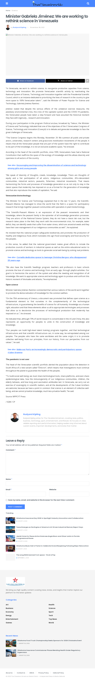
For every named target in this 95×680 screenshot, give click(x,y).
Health (51, 604)
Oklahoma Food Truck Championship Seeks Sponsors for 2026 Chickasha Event (49, 640)
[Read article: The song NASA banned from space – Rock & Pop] (10, 557)
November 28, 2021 (37, 27)
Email (9, 489)
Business (9, 608)
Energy (8, 615)
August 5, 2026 (22, 530)
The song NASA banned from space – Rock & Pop (35, 555)
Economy (10, 612)
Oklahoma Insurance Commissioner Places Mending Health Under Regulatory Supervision (48, 651)
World (51, 623)
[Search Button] (88, 3)
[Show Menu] (7, 3)
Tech (51, 615)
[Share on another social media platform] (87, 81)
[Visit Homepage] (47, 3)
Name (9, 479)
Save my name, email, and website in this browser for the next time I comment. (41, 500)
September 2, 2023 (23, 558)
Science (14, 11)
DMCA (32, 673)
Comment (11, 450)
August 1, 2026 (22, 549)
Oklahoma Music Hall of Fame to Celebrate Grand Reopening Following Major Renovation (52, 546)
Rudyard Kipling (19, 27)
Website (52, 489)
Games (9, 623)
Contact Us (21, 673)
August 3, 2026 (22, 521)
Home (8, 11)
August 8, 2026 (22, 541)
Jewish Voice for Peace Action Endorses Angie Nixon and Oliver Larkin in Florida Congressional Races (48, 537)
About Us (9, 673)
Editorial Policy (58, 673)
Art (7, 604)
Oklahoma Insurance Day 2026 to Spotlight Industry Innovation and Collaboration (49, 518)
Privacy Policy (43, 673)
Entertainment (12, 619)
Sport (51, 612)
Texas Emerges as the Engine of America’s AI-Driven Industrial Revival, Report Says (49, 527)
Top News (53, 619)
